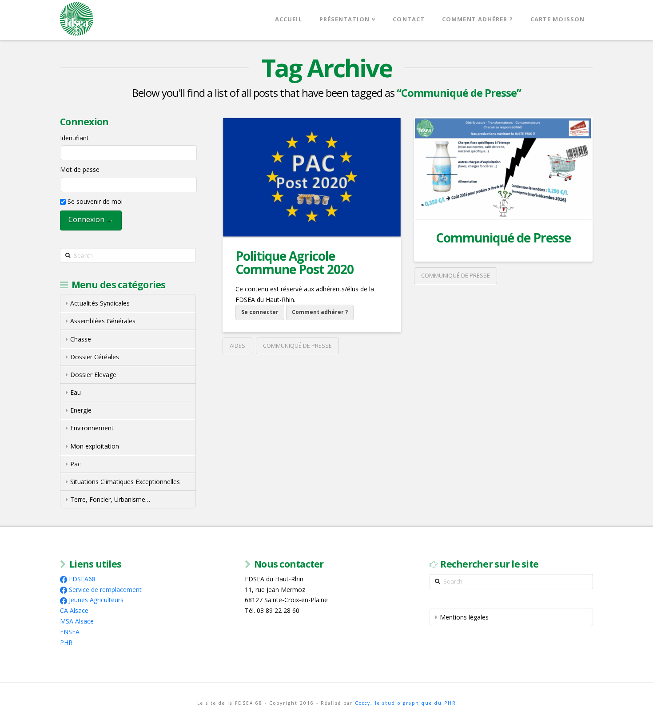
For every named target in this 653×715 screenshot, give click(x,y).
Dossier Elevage (93, 374)
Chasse (80, 339)
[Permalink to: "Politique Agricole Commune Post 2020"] (312, 177)
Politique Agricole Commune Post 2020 (294, 262)
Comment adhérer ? (320, 312)
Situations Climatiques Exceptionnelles (125, 481)
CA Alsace (74, 610)
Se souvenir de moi (94, 201)
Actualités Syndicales (100, 303)
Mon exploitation (94, 446)
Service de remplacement (105, 589)
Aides (237, 346)
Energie (81, 410)
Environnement (92, 428)
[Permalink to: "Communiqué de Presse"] (503, 168)
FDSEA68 (82, 579)
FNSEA (70, 632)
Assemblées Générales (102, 321)
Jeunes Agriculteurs (96, 600)
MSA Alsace (77, 621)
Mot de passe (80, 169)
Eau (75, 392)
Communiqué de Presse (297, 346)
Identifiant (74, 138)
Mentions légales (464, 617)
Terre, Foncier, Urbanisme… (110, 499)
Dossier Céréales (94, 357)
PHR (66, 642)
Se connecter (260, 312)
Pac (75, 464)
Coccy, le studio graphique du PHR (405, 703)
